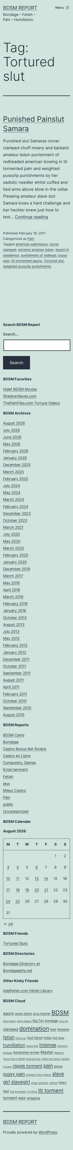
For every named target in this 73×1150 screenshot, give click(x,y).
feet (53, 1029)
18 (18, 890)
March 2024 (13, 499)
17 (8, 890)
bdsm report (9, 1021)
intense (47, 1045)
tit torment (50, 1090)
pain (48, 1066)
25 (17, 901)
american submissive (31, 244)
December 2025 (17, 465)
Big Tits (38, 1021)
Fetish (8, 777)
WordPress (48, 1132)
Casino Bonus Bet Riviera (24, 749)
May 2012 (11, 638)
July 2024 (11, 486)
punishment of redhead (38, 255)
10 (8, 878)
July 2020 (11, 534)
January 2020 (15, 562)
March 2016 (13, 597)
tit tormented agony (26, 261)
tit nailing (32, 1091)
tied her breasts (18, 1091)
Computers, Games (19, 763)
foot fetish (35, 1038)
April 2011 (11, 687)
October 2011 (14, 666)
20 (36, 890)
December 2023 (17, 513)
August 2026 (14, 423)
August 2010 (13, 715)
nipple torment (27, 1065)
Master (47, 1052)
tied (6, 1091)
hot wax (58, 1038)
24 (8, 901)
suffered (53, 1083)
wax (22, 1098)
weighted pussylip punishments (27, 266)
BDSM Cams (13, 735)
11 (17, 878)
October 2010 (15, 701)
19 (27, 890)
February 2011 (15, 694)
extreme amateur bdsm (36, 250)
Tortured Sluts (15, 943)
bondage (51, 1021)
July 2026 (11, 430)
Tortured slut (54, 261)
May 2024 (11, 492)
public (8, 804)
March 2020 (13, 548)
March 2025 (13, 472)
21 (46, 890)
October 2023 (15, 520)
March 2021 (13, 527)
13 (37, 878)
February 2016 (15, 604)
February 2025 (15, 479)
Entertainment (15, 769)
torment (10, 1098)
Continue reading (31, 216)
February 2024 (15, 506)
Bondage (10, 742)
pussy (58, 1066)
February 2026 (15, 451)
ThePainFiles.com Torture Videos (31, 403)
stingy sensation (39, 1083)
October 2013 (15, 618)
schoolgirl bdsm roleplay (38, 1074)
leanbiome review (26, 1052)
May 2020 (11, 541)
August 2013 (13, 624)
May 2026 (11, 444)
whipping (33, 1098)
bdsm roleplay (24, 1021)
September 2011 (17, 673)
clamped (10, 1029)
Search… (10, 334)
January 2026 (15, 458)
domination (34, 1028)
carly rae (63, 1021)
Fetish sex (21, 1038)
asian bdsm (23, 1014)
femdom (63, 1029)
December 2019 (16, 569)
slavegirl (20, 1082)
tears (63, 1082)
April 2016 (11, 590)
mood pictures (33, 1059)
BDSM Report (20, 8)
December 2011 (16, 659)
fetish (9, 1037)
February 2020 (15, 555)
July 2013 (11, 631)
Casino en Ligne (16, 756)
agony (8, 1013)
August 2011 (13, 680)
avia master (41, 1014)
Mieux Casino (14, 790)
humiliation (14, 1045)
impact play (32, 1046)
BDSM (60, 1012)
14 (46, 878)
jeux (6, 783)
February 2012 (15, 645)
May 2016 (11, 583)
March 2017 (13, 576)
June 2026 (12, 437)
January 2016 (14, 610)
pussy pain (14, 1073)
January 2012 (14, 652)
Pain (31, 239)
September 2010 (17, 708)
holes (48, 1038)
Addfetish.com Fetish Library (28, 991)
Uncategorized (15, 811)
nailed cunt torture (51, 1059)
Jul (10, 924)
